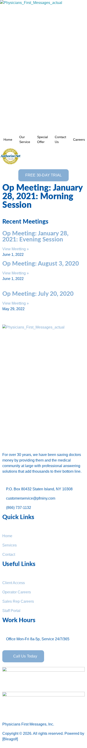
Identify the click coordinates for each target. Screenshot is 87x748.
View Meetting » (15, 249)
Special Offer (42, 139)
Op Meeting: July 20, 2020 (38, 294)
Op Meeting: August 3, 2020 (40, 264)
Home (7, 139)
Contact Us (60, 139)
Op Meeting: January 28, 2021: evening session (35, 237)
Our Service (24, 139)
